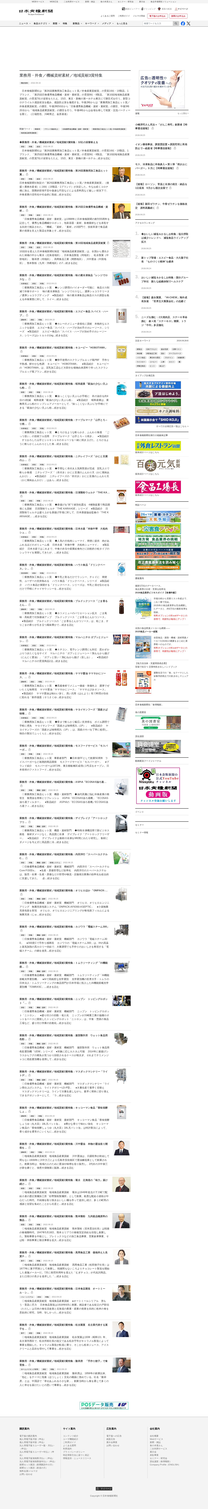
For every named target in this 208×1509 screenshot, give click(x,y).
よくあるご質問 (108, 16)
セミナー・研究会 (126, 2)
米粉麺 (139, 353)
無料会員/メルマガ (28, 1471)
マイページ (105, 1488)
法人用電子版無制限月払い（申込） (36, 1458)
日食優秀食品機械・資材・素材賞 (75, 129)
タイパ (171, 362)
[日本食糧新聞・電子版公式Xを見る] (188, 23)
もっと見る (122, 23)
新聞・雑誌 (90, 2)
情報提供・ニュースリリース (77, 1458)
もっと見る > (183, 113)
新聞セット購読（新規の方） (33, 1468)
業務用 (37, 129)
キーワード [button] (91, 23)
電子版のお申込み (157, 16)
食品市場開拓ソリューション (163, 2)
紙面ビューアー (132, 9)
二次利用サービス (72, 2)
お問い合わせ (26, 1474)
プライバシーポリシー (74, 1452)
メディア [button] (106, 23)
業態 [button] (55, 23)
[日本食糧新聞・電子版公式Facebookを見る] (183, 23)
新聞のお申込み (178, 16)
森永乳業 (164, 349)
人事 (163, 362)
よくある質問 (69, 1445)
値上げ (162, 366)
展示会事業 (111, 1442)
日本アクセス (151, 349)
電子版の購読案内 (28, 1436)
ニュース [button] (23, 23)
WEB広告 (54, 2)
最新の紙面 (167, 9)
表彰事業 (154, 1455)
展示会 (142, 2)
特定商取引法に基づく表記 (76, 1455)
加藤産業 (181, 357)
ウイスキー (141, 362)
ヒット (152, 366)
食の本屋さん (106, 2)
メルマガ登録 (139, 16)
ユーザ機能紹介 (70, 1439)
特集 (65, 23)
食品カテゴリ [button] (40, 23)
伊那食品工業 (151, 353)
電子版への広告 (114, 1436)
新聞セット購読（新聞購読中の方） (36, 1464)
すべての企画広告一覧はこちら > (172, 426)
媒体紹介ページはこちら (147, 452)
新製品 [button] (76, 23)
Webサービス (156, 1439)
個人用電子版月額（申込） (32, 1439)
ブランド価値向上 (51, 129)
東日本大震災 (155, 357)
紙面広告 (110, 1439)
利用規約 (67, 1448)
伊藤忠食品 (141, 366)
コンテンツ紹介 (70, 1436)
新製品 (139, 349)
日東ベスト (177, 349)
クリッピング (150, 9)
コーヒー (153, 362)
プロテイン (169, 357)
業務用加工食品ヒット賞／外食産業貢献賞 (109, 129)
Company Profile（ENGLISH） (165, 1464)
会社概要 (154, 1436)
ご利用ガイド (124, 16)
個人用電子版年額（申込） (32, 1442)
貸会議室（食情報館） (161, 1461)
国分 (163, 353)
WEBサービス (38, 2)
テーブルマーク (175, 353)
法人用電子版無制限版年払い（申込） (37, 1461)
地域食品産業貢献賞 (29, 133)
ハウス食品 (141, 357)
